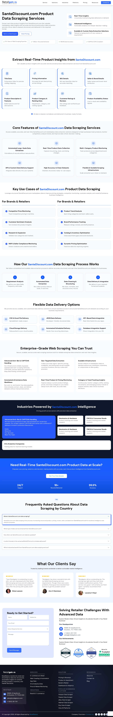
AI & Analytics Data (36, 684)
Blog (88, 681)
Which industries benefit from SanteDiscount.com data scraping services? (26, 547)
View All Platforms (64, 708)
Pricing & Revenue (64, 677)
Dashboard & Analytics (66, 686)
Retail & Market (63, 683)
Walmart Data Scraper (65, 703)
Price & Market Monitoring (39, 686)
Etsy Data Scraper (64, 705)
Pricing (85, 2)
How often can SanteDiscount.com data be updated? (20, 535)
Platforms (75, 2)
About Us (90, 676)
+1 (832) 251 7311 (12, 701)
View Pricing (25, 34)
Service (45, 2)
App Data (33, 681)
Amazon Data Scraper (65, 694)
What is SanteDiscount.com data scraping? (17, 516)
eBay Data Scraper (64, 700)
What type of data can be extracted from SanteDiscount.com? (23, 529)
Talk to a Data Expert (10, 34)
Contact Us (106, 2)
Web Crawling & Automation (39, 678)
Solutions (54, 2)
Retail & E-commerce (37, 693)
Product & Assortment (65, 680)
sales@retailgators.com (15, 698)
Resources (95, 2)
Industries (65, 2)
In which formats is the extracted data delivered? (25, 541)
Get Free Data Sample (56, 476)
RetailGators (34, 714)
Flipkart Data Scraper (65, 697)
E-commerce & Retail (37, 676)
